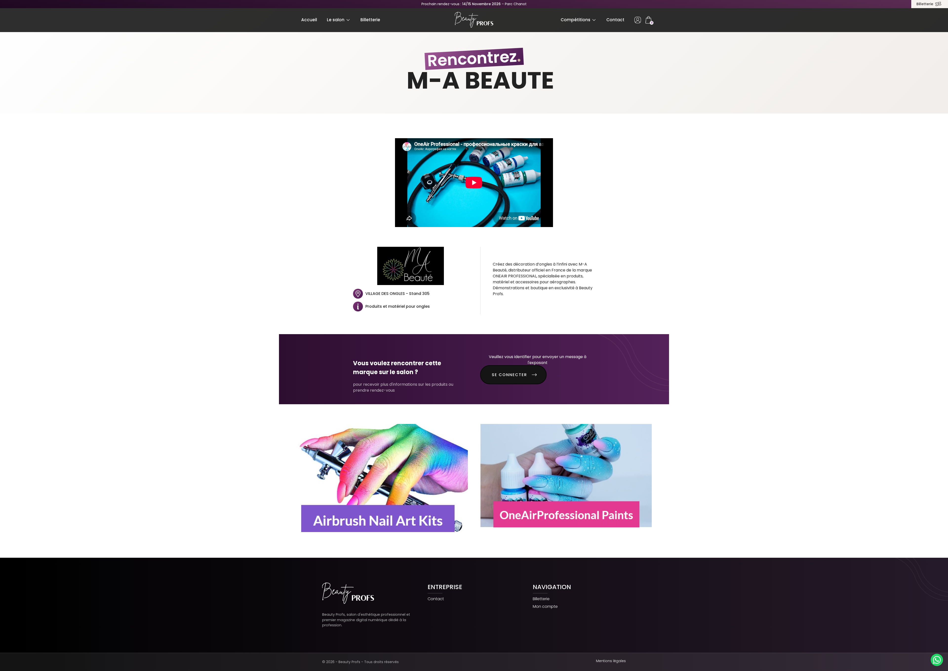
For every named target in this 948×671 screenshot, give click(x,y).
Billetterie (924, 3)
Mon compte (545, 606)
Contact (615, 20)
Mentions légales (611, 661)
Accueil (309, 20)
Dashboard (637, 20)
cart (648, 20)
